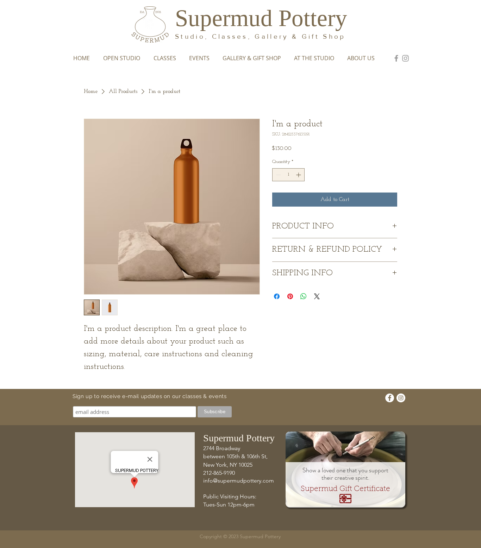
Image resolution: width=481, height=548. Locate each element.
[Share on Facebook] (277, 296)
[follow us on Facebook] (396, 58)
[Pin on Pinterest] (290, 296)
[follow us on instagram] (405, 58)
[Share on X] (317, 296)
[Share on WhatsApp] (303, 296)
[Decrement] (277, 175)
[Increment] (299, 175)
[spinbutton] (288, 175)
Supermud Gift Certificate (345, 489)
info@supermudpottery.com (238, 480)
